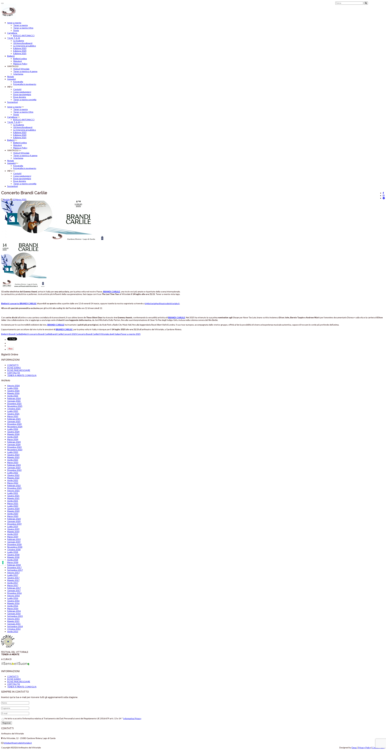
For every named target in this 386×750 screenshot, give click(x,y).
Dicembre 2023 (14, 447)
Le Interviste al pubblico (24, 45)
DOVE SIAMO (14, 367)
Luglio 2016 (12, 598)
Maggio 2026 (13, 393)
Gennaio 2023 (14, 467)
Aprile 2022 (12, 480)
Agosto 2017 (13, 572)
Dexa (354, 747)
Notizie (10, 76)
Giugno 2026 (13, 390)
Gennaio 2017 (14, 590)
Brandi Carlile (57, 334)
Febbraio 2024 (14, 442)
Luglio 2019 (12, 526)
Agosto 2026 (13, 385)
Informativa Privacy (132, 718)
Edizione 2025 (19, 53)
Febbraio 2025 (14, 419)
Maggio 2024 (13, 434)
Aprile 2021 (12, 501)
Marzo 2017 (12, 585)
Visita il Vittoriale (21, 69)
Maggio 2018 (13, 557)
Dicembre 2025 (14, 403)
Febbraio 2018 (14, 565)
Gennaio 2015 (14, 624)
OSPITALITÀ (13, 372)
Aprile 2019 (12, 534)
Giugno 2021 (13, 495)
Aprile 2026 (12, 396)
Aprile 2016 (12, 606)
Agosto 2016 (13, 595)
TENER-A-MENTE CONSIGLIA (21, 375)
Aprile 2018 (12, 559)
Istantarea (18, 74)
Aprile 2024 (12, 437)
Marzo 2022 (12, 483)
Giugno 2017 (13, 577)
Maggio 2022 (13, 477)
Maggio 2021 (13, 498)
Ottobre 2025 (14, 408)
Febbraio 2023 (14, 465)
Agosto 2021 (13, 490)
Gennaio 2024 (14, 444)
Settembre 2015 (15, 616)
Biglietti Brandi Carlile (11, 334)
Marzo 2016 (12, 608)
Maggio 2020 (13, 511)
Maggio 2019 (13, 531)
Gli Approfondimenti (22, 43)
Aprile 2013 (12, 631)
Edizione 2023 (19, 48)
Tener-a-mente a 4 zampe (25, 71)
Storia (16, 30)
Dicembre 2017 (14, 567)
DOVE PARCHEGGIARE (18, 370)
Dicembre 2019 (14, 524)
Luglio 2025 (12, 411)
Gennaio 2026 (14, 401)
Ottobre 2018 (14, 549)
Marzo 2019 (12, 536)
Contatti (17, 89)
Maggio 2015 (13, 621)
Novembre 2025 (14, 406)
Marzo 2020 (12, 516)
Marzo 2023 (12, 462)
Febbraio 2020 (14, 518)
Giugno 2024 (13, 431)
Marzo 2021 (12, 503)
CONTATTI (13, 365)
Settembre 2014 (15, 626)
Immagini (11, 79)
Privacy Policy (364, 747)
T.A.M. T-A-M (13, 38)
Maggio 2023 (13, 457)
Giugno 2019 (13, 529)
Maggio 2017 (13, 580)
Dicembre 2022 (14, 470)
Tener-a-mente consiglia (24, 99)
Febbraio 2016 (14, 611)
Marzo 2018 (12, 562)
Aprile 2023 (12, 460)
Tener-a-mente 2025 (131, 334)
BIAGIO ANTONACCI (24, 35)
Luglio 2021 (12, 493)
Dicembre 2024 (14, 424)
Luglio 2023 (12, 452)
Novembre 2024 (14, 426)
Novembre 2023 (14, 449)
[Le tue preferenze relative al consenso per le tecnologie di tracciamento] (3, 562)
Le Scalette (18, 40)
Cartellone (12, 33)
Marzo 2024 (12, 439)
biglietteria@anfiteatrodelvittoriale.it (162, 303)
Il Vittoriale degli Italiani (109, 334)
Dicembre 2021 (14, 488)
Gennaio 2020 (14, 521)
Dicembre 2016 (14, 593)
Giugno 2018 (13, 554)
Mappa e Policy (20, 63)
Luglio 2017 (12, 575)
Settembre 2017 (15, 570)
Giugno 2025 (13, 413)
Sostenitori (12, 102)
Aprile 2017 (12, 583)
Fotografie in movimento (24, 84)
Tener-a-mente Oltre (23, 28)
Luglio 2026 (12, 388)
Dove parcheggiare (22, 94)
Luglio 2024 (12, 429)
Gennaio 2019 (14, 542)
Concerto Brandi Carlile (87, 334)
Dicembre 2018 (14, 544)
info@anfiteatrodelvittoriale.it (18, 743)
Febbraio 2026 (14, 398)
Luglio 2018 (12, 552)
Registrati (6, 723)
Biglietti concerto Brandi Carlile (36, 334)
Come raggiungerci (22, 92)
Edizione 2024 (19, 51)
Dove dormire (19, 97)
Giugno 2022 (13, 475)
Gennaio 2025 (14, 421)
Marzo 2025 (12, 416)
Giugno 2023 (13, 454)
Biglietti (11, 56)
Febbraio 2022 (14, 485)
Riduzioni (17, 61)
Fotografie (18, 81)
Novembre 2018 (14, 547)
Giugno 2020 (13, 508)
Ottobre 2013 (14, 629)
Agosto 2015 (13, 618)
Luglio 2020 (12, 506)
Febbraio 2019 (14, 539)
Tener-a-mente (20, 25)
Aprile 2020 (12, 513)
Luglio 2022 (12, 472)
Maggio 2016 (13, 603)
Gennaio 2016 (14, 613)
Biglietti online (20, 58)
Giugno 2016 (13, 600)
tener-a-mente (14, 22)
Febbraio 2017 (14, 588)
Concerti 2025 (70, 334)
